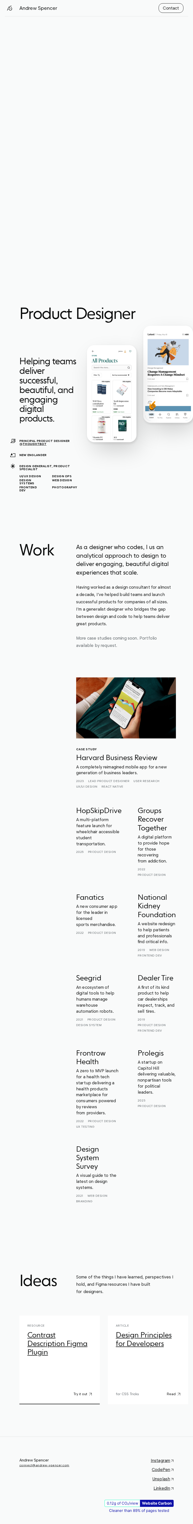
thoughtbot (34, 444)
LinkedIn (162, 1488)
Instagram (160, 1460)
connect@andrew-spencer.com (44, 1465)
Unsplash (161, 1478)
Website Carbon (157, 1503)
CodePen (161, 1469)
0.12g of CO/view (122, 1503)
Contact (171, 8)
